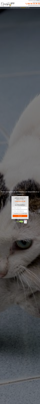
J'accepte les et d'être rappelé (20, 213)
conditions (20, 213)
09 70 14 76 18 (33, 4)
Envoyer (20, 216)
